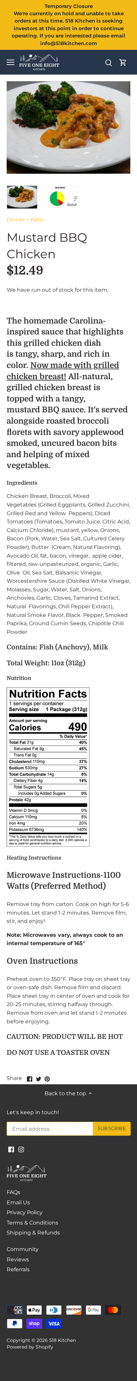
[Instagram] (21, 1149)
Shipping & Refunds (33, 1233)
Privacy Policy (25, 1212)
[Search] (108, 62)
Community (23, 1249)
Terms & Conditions (32, 1223)
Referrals (18, 1269)
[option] (22, 197)
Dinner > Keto (25, 219)
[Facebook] (11, 1149)
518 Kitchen (62, 1340)
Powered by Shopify (30, 1347)
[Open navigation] (10, 62)
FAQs (13, 1192)
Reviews (18, 1259)
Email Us (18, 1202)
